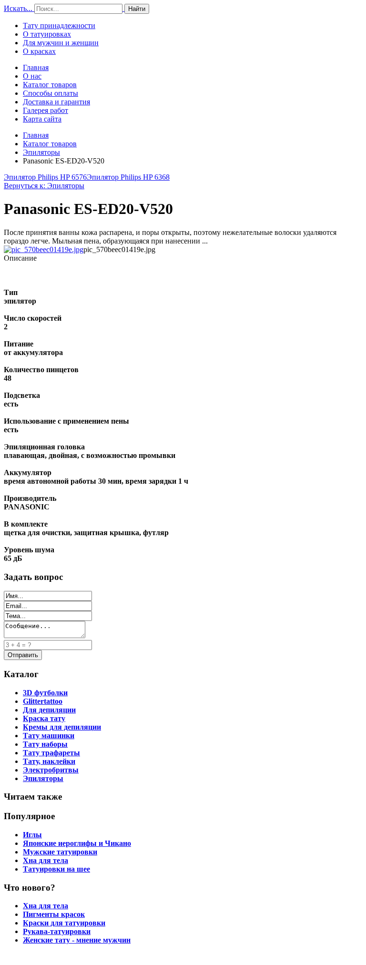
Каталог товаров (50, 85)
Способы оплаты (50, 93)
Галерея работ (45, 110)
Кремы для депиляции (62, 727)
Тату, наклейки (49, 761)
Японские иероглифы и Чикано (77, 843)
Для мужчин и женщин (61, 43)
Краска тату (44, 718)
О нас (32, 76)
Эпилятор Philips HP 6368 (128, 177)
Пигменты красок (54, 914)
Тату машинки (48, 735)
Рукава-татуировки (57, 931)
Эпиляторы (41, 152)
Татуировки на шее (56, 869)
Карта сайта (42, 119)
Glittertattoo (42, 701)
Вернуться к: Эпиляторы (44, 186)
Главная (36, 67)
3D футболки (45, 693)
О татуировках (47, 34)
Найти (136, 8)
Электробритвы (51, 770)
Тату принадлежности (59, 25)
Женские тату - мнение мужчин (77, 940)
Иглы (32, 835)
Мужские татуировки (60, 852)
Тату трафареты (51, 753)
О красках (39, 51)
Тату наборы (45, 744)
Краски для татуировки (64, 923)
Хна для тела (45, 860)
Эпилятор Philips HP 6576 (45, 177)
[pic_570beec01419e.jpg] (43, 249)
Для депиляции (49, 710)
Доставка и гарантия (56, 102)
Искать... (18, 8)
